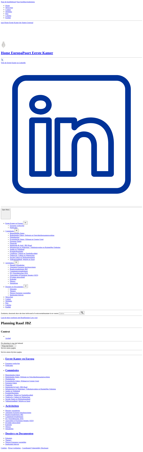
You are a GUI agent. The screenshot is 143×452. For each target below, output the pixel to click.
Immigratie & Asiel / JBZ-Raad (16, 387)
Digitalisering (10, 379)
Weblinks (8, 12)
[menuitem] (14, 223)
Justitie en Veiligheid (12, 391)
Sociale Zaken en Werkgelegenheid (17, 399)
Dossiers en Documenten (19, 433)
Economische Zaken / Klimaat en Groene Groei (22, 381)
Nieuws (8, 427)
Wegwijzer (9, 8)
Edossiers (8, 438)
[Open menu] (25, 223)
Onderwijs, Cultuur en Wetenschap (17, 397)
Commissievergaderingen (14, 417)
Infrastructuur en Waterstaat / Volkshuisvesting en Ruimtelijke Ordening (30, 389)
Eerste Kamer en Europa (19, 358)
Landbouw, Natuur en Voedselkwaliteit (19, 395)
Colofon (8, 16)
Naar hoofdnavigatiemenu (25, 2)
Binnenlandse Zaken (12, 375)
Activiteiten (12, 405)
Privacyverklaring (14, 448)
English (8, 18)
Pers (6, 14)
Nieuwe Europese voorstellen (15, 442)
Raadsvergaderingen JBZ (14, 415)
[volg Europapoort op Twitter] (71, 60)
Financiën (8, 385)
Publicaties (9, 365)
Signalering (9, 429)
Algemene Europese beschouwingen (18, 413)
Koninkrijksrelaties (12, 393)
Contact (8, 10)
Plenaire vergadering (12, 411)
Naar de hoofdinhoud (8, 2)
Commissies (12, 370)
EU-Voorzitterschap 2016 (14, 419)
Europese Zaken (11, 383)
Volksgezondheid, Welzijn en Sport (17, 401)
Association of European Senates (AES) (19, 421)
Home (7, 6)
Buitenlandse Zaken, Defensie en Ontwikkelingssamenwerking (27, 377)
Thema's (8, 440)
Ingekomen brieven (12, 444)
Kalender (8, 425)
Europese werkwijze (12, 363)
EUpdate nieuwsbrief (12, 423)
